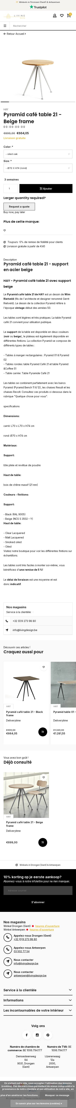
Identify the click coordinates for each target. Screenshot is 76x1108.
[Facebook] (26, 1035)
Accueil (20, 33)
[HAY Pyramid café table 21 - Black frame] (26, 685)
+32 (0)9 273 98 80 (24, 620)
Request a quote (19, 206)
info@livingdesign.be (25, 630)
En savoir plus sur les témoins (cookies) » (39, 1103)
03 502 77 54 (22, 951)
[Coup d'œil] (42, 731)
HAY (6, 109)
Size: (8, 161)
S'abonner (38, 902)
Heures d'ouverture (47, 926)
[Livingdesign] (14, 16)
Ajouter (47, 188)
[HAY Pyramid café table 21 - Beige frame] (26, 795)
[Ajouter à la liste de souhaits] (5, 230)
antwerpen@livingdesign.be (30, 975)
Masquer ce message (57, 1095)
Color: (8, 146)
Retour (11, 33)
